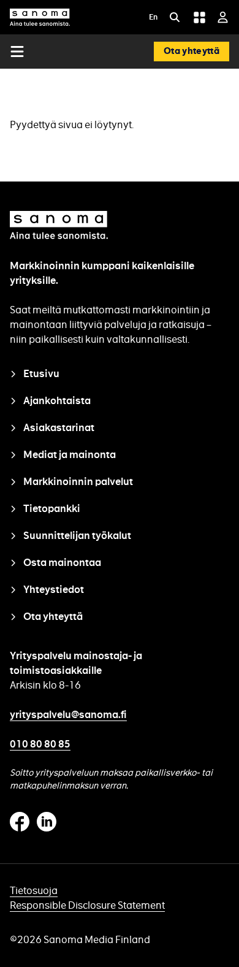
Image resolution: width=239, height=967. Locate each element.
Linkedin (46, 821)
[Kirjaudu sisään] (222, 17)
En (153, 18)
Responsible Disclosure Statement (87, 905)
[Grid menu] (199, 17)
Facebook (19, 821)
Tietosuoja (34, 890)
